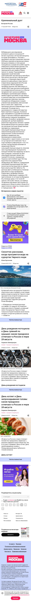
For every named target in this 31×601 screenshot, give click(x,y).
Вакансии (17, 549)
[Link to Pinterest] (2, 508)
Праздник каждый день (12, 345)
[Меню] (28, 13)
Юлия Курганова (6, 260)
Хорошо (15, 598)
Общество (15, 26)
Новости (6, 513)
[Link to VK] (6, 504)
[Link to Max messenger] (2, 504)
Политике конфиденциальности (19, 595)
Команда (23, 549)
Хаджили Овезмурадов (8, 342)
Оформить (10, 534)
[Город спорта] (20, 13)
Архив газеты (8, 549)
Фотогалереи (7, 520)
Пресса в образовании (21, 520)
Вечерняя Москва (7, 23)
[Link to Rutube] (25, 504)
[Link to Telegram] (18, 504)
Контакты (8, 551)
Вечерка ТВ (19, 513)
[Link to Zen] (14, 504)
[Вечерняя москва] (15, 559)
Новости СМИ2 (6, 248)
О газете (12, 544)
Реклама (18, 544)
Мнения (5, 518)
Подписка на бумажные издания (15, 546)
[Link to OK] (10, 504)
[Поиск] (24, 13)
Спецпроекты (19, 518)
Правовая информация (19, 551)
